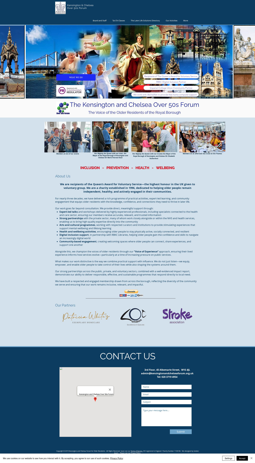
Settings (228, 458)
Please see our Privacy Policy (130, 453)
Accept (242, 458)
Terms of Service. (137, 451)
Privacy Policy (116, 458)
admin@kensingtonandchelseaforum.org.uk (167, 373)
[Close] (251, 458)
